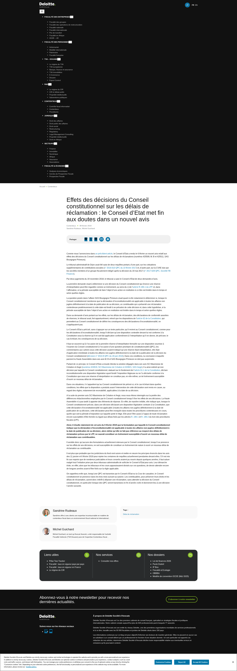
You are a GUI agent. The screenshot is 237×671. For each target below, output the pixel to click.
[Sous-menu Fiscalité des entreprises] (71, 17)
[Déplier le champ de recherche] (187, 4)
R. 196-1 (135, 416)
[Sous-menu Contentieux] (58, 101)
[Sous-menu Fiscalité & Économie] (67, 166)
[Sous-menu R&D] (50, 84)
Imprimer (108, 239)
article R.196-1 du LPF (143, 287)
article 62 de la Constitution (149, 318)
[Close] (233, 662)
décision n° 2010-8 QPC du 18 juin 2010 (105, 356)
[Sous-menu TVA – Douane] (59, 59)
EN (196, 5)
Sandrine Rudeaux (74, 228)
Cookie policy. (31, 667)
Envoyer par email (101, 239)
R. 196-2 (145, 416)
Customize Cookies (163, 662)
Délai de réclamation (131, 514)
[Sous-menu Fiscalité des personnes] (70, 42)
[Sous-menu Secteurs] (55, 143)
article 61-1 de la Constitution (147, 370)
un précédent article (104, 253)
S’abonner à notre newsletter (181, 599)
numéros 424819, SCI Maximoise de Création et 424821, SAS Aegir (112, 367)
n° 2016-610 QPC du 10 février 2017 (120, 267)
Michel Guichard (88, 228)
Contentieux (52, 186)
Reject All (182, 662)
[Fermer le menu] (42, 11)
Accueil (42, 186)
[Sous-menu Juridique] (55, 115)
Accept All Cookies (200, 662)
